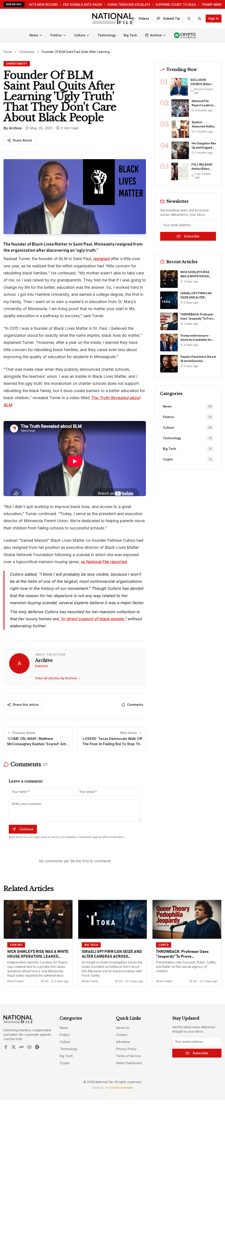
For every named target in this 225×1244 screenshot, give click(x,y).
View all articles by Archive (58, 678)
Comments (135, 704)
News (33, 35)
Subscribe (191, 236)
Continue (26, 829)
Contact (121, 1035)
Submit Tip (171, 18)
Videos (143, 18)
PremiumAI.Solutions (118, 1087)
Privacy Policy (126, 1049)
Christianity (27, 52)
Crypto (65, 1063)
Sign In (213, 18)
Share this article (26, 704)
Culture (79, 35)
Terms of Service (128, 1056)
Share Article (22, 140)
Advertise (123, 1042)
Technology (107, 35)
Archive (156, 35)
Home (8, 52)
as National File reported (104, 561)
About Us (122, 1028)
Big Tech (130, 35)
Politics (56, 35)
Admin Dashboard (129, 1063)
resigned (101, 258)
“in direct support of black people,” (92, 618)
